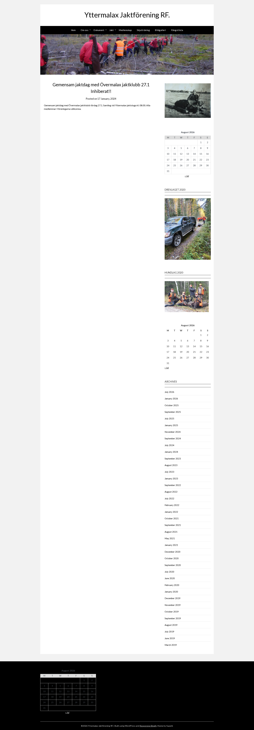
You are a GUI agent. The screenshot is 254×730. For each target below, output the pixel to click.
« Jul (187, 176)
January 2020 (171, 591)
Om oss (84, 30)
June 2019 (170, 638)
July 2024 (169, 445)
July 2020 (169, 571)
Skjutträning (143, 30)
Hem (73, 30)
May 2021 (170, 538)
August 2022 (171, 491)
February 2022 (172, 505)
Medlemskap (125, 30)
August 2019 (171, 625)
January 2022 (171, 511)
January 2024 (171, 451)
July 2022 (169, 498)
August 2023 (171, 465)
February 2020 (172, 585)
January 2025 (171, 425)
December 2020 (172, 551)
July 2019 (169, 631)
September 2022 (173, 485)
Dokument (98, 30)
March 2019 (171, 645)
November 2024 (173, 432)
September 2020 (173, 565)
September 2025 (173, 412)
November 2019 (173, 605)
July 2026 (169, 392)
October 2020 (172, 558)
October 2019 (172, 611)
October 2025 (172, 405)
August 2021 (171, 531)
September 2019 (173, 618)
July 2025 (169, 418)
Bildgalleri (160, 30)
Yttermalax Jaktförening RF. (127, 15)
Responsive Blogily (148, 726)
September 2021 (173, 525)
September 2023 (173, 458)
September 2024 (173, 438)
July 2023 (169, 471)
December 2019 (172, 598)
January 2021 (171, 545)
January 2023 (171, 478)
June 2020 (170, 578)
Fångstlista (177, 30)
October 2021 (172, 518)
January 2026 (171, 398)
